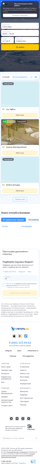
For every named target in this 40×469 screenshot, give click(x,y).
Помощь (13, 356)
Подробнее (22, 463)
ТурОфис (4, 397)
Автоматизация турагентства (7, 401)
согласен (11, 284)
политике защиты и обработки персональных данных (18, 286)
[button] (20, 113)
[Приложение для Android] (20, 336)
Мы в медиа (24, 377)
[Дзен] (28, 418)
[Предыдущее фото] (2, 133)
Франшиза (24, 391)
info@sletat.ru (33, 351)
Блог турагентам (26, 398)
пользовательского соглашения (17, 452)
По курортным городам (13, 219)
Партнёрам (24, 401)
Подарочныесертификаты (6, 378)
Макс (29, 272)
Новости (23, 370)
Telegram (21, 272)
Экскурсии (5, 374)
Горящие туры (6, 370)
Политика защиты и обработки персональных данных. (17, 456)
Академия (23, 395)
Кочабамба (27, 226)
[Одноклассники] (23, 418)
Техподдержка (28, 356)
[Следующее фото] (37, 133)
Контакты (23, 380)
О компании (24, 367)
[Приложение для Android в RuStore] (26, 336)
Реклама (23, 405)
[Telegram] (11, 418)
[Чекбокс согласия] (4, 284)
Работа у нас (25, 374)
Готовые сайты (7, 406)
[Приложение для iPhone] (14, 336)
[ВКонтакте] (17, 418)
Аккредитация (25, 384)
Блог (3, 382)
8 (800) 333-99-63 (20, 342)
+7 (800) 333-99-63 (9, 272)
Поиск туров (5, 367)
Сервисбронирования (6, 392)
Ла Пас (5, 226)
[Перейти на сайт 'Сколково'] (31, 428)
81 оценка (11, 121)
